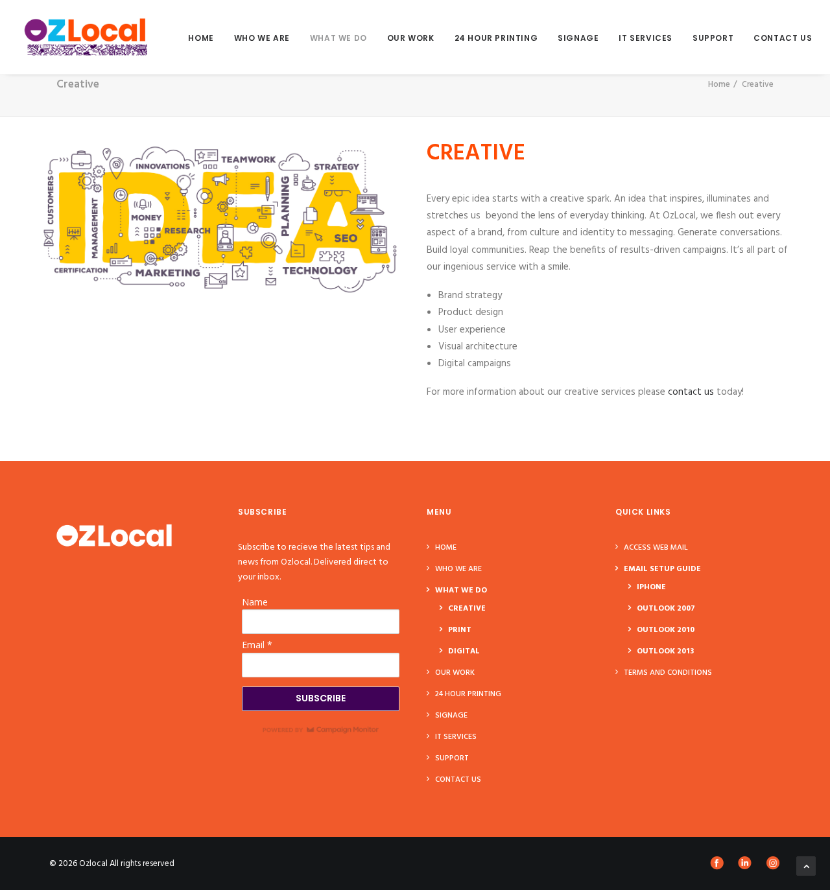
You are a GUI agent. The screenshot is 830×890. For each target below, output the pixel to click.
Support (713, 37)
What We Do (338, 37)
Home (200, 37)
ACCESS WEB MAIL (656, 547)
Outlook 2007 (666, 608)
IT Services (645, 37)
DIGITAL (464, 651)
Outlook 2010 (665, 630)
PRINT (459, 630)
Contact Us (782, 37)
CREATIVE (467, 608)
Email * (257, 644)
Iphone (651, 587)
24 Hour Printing (496, 37)
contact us (691, 392)
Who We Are (262, 37)
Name (255, 602)
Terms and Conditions (668, 672)
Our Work (410, 37)
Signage (578, 37)
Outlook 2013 (665, 651)
